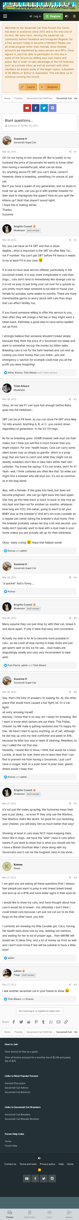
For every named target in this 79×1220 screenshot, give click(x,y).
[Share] (70, 151)
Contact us (10, 1164)
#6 (75, 691)
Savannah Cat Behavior (17, 1092)
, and (27, 665)
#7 (75, 803)
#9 (75, 984)
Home (70, 1164)
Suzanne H (14, 125)
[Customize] (66, 16)
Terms (8, 1141)
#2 (75, 239)
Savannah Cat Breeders (17, 1114)
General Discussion (15, 1083)
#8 (75, 877)
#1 (75, 151)
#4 (75, 577)
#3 (75, 399)
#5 (75, 618)
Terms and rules (28, 1164)
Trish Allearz (21, 386)
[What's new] (74, 16)
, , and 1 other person (32, 372)
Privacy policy (47, 1164)
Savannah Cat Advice (16, 1087)
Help (61, 1164)
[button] (5, 16)
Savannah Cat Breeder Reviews (22, 1118)
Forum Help (11, 1145)
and (17, 550)
